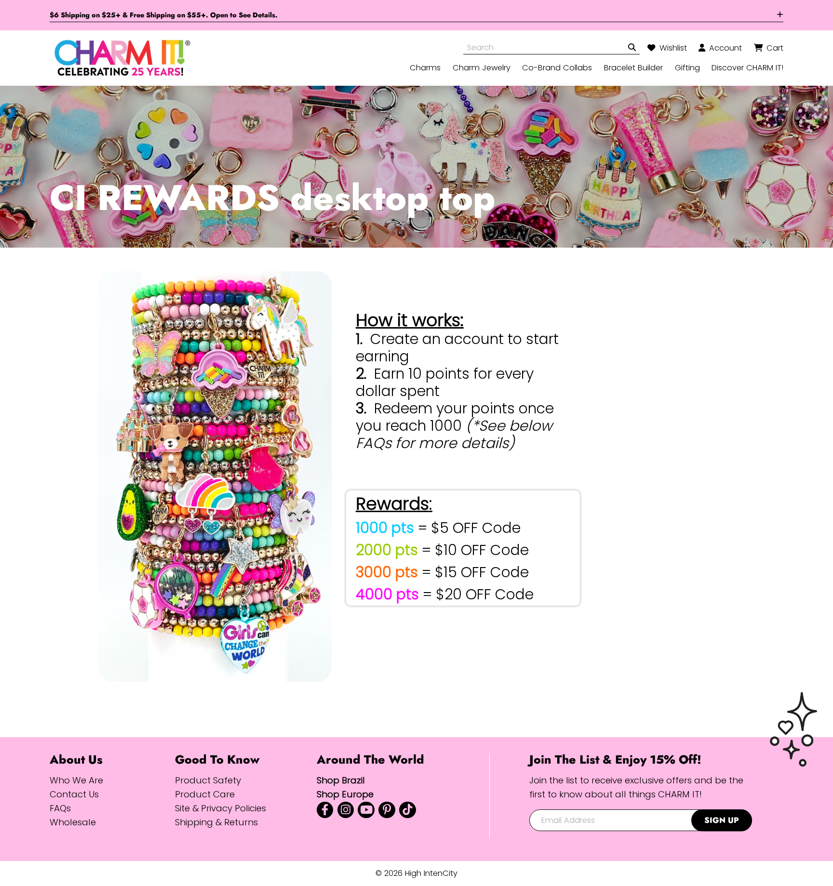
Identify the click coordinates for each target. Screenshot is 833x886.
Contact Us (74, 794)
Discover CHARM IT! (747, 67)
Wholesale (73, 822)
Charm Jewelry (482, 67)
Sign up (721, 820)
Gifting (687, 67)
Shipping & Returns (216, 822)
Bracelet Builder (633, 67)
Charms (425, 67)
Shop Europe (345, 794)
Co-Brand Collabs (557, 67)
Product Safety (208, 780)
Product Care (205, 794)
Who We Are (76, 780)
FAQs (60, 808)
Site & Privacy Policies (220, 808)
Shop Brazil (341, 780)
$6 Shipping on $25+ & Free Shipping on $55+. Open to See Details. (164, 15)
